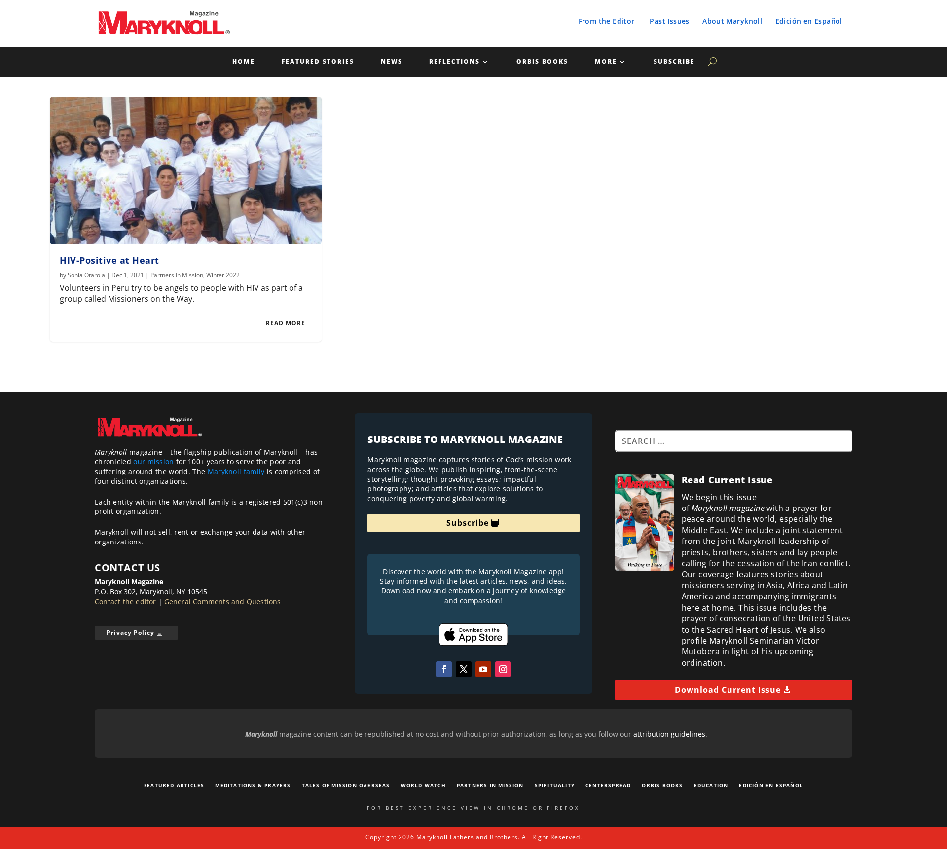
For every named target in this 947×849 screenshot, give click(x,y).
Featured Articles (174, 785)
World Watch (423, 785)
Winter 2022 (223, 275)
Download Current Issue (728, 689)
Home (243, 62)
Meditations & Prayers (253, 785)
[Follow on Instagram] (503, 669)
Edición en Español (808, 21)
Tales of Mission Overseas (346, 785)
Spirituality (555, 785)
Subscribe (674, 62)
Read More (285, 323)
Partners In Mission (176, 275)
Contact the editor (125, 601)
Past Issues (669, 21)
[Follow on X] (464, 669)
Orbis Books (542, 62)
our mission (153, 461)
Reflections (454, 62)
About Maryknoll (732, 21)
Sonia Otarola (86, 275)
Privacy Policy (130, 632)
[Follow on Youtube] (483, 669)
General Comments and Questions (222, 601)
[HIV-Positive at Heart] (186, 170)
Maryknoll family (236, 471)
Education (711, 785)
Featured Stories (318, 62)
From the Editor (607, 21)
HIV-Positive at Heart (109, 260)
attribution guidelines (669, 734)
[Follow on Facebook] (444, 669)
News (391, 62)
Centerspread (608, 785)
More (606, 62)
